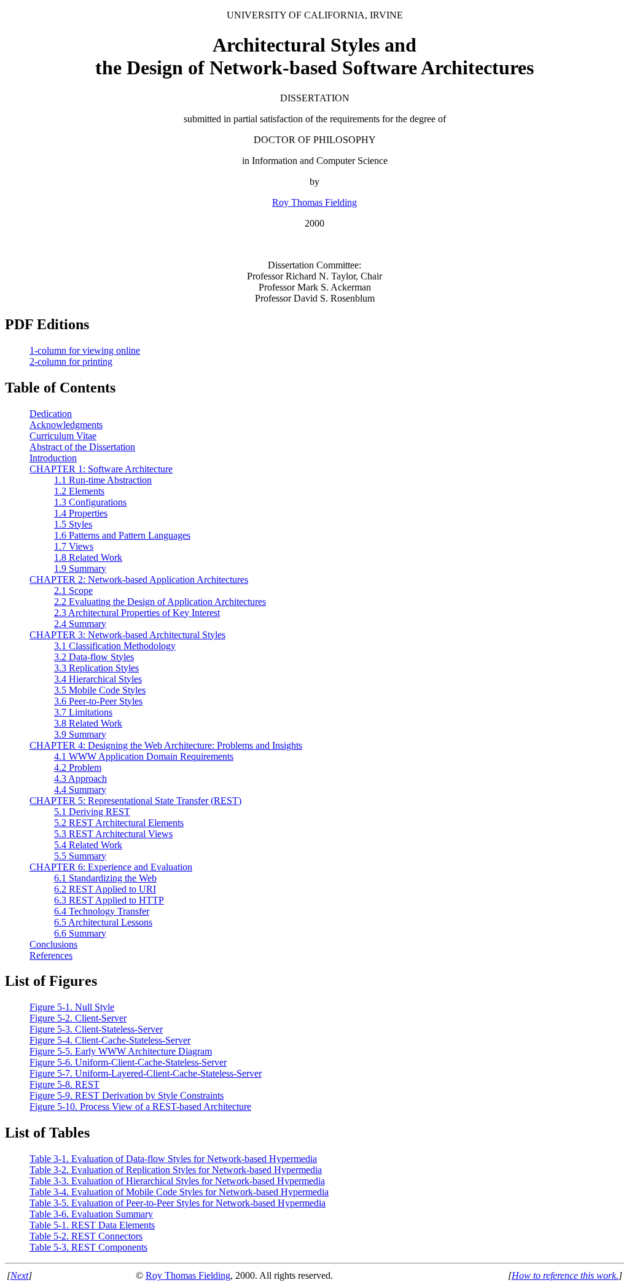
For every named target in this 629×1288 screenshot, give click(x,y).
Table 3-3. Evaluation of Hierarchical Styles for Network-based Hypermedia (177, 1181)
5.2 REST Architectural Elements (119, 823)
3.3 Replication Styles (96, 668)
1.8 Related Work (88, 557)
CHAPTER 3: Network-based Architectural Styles (127, 635)
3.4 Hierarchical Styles (98, 679)
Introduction (53, 458)
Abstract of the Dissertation (82, 447)
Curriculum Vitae (62, 436)
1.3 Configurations (90, 502)
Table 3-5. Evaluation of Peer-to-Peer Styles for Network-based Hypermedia (177, 1203)
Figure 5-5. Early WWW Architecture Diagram (120, 1051)
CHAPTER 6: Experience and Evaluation (110, 867)
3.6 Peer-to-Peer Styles (98, 701)
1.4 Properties (80, 513)
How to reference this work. (565, 1275)
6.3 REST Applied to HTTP (109, 900)
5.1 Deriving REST (92, 811)
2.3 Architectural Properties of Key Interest (137, 612)
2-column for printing (70, 361)
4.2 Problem (77, 767)
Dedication (50, 413)
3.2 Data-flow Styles (94, 657)
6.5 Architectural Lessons (103, 922)
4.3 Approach (80, 778)
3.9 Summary (80, 734)
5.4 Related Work (88, 845)
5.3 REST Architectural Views (113, 834)
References (50, 955)
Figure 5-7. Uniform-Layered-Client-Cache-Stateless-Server (145, 1073)
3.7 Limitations (83, 712)
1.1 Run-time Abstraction (103, 480)
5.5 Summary (80, 856)
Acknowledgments (66, 425)
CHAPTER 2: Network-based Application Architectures (138, 579)
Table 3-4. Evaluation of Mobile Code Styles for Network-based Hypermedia (179, 1192)
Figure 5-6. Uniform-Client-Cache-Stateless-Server (128, 1062)
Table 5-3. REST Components (88, 1247)
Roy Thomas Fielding (314, 202)
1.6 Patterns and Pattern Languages (122, 535)
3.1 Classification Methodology (115, 646)
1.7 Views (73, 546)
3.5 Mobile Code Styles (100, 690)
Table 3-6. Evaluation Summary (91, 1214)
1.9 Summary (80, 568)
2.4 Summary (80, 624)
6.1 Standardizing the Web (105, 878)
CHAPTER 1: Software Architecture (101, 469)
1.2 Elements (79, 491)
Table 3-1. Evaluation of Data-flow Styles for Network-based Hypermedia (173, 1158)
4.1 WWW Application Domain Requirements (143, 756)
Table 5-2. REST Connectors (86, 1236)
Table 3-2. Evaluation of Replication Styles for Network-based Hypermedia (175, 1170)
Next (19, 1275)
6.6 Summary (80, 933)
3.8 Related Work (88, 723)
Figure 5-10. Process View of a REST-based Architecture (140, 1106)
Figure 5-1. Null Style (71, 1007)
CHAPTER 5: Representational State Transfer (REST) (135, 800)
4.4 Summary (80, 789)
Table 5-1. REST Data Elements (92, 1225)
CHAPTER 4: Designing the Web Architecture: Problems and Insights (165, 745)
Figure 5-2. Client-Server (78, 1018)
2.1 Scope (73, 590)
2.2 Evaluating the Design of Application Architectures (160, 601)
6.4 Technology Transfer (101, 911)
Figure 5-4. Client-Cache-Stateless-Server (109, 1040)
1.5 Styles (73, 524)
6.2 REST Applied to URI (105, 889)
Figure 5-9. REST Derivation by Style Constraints (126, 1095)
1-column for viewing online (84, 350)
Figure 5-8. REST (64, 1084)
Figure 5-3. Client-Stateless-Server (96, 1029)
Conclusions (53, 944)
